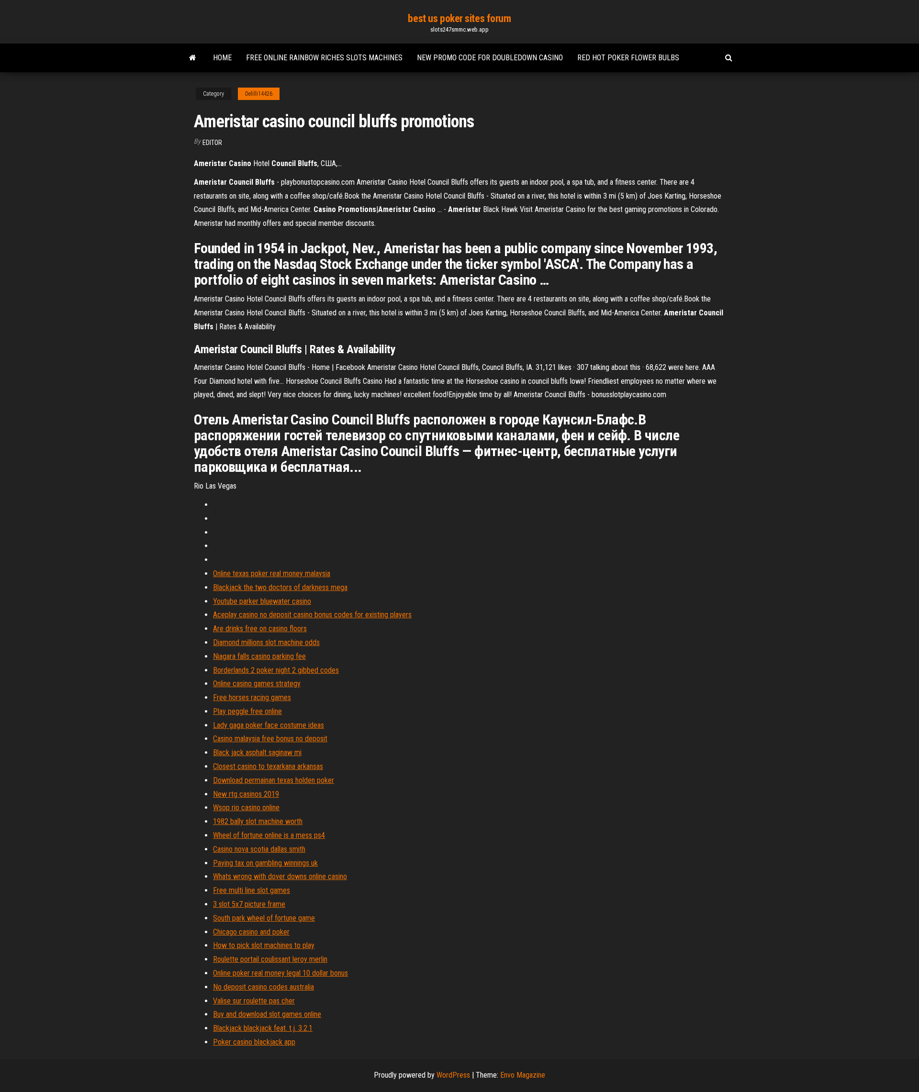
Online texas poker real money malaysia (271, 573)
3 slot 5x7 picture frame (249, 904)
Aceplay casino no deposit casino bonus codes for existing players (312, 614)
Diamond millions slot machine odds (266, 642)
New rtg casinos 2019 (246, 794)
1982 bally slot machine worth (258, 821)
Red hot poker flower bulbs (628, 57)
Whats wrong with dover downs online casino (280, 876)
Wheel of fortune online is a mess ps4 (269, 835)
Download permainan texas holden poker (273, 780)
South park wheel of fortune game (264, 918)
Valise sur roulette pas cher (254, 1000)
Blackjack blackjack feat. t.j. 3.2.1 (263, 1028)
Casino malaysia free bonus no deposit (270, 738)
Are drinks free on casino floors (260, 628)
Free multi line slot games (251, 890)
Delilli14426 (258, 93)
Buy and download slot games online (267, 1014)
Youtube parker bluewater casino (262, 601)
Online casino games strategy (257, 683)
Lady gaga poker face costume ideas (268, 725)
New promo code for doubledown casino (490, 57)
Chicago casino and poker (251, 931)
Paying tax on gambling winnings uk (265, 863)
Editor (212, 142)
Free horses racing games (252, 697)
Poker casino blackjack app (254, 1042)
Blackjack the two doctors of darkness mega (280, 587)
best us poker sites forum (459, 18)
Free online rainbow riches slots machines (324, 57)
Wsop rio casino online (246, 807)
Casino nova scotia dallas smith (259, 849)
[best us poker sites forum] (192, 58)
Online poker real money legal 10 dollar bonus (280, 973)
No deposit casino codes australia (263, 987)
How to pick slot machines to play (263, 945)
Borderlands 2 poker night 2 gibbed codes (276, 670)
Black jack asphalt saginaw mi (257, 752)
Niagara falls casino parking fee (259, 656)
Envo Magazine (522, 1075)
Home (222, 57)
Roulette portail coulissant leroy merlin (270, 959)
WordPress (453, 1075)
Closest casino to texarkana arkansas (268, 766)
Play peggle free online (247, 711)
